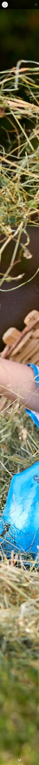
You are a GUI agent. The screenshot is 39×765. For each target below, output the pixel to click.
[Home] (5, 4)
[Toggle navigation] (35, 4)
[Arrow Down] (20, 761)
